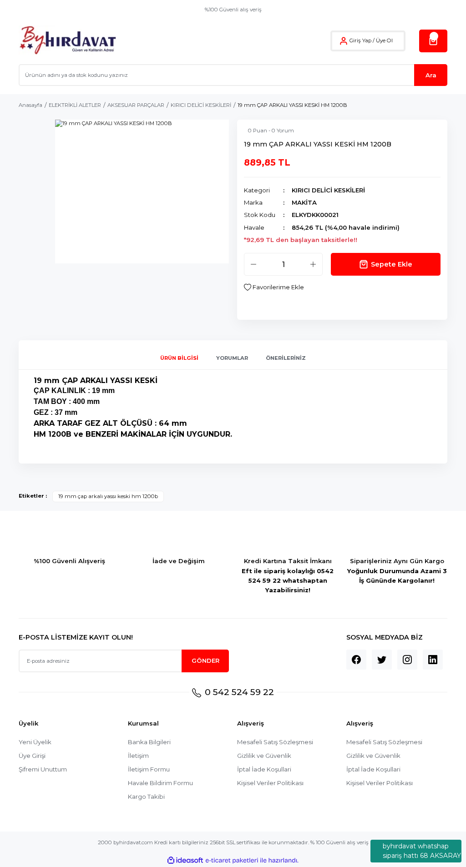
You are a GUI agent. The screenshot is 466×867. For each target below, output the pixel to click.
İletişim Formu (149, 769)
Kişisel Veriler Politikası (270, 782)
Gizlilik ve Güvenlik (264, 755)
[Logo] (67, 40)
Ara (430, 75)
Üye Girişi (32, 755)
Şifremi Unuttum (43, 769)
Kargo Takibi (146, 796)
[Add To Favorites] (274, 287)
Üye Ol (384, 40)
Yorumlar (232, 358)
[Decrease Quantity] (253, 264)
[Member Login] (343, 40)
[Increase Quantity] (313, 264)
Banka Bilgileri (149, 742)
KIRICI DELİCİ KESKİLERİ (328, 190)
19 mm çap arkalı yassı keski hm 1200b (108, 496)
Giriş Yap (360, 40)
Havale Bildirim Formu (160, 782)
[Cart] (433, 40)
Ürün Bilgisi (179, 358)
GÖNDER (205, 660)
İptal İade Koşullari (264, 769)
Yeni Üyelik (35, 742)
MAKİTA (304, 202)
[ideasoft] (185, 861)
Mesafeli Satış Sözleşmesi (275, 742)
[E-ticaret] (231, 860)
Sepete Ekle (391, 264)
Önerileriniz (286, 358)
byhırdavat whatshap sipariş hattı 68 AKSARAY (422, 851)
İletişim (138, 755)
